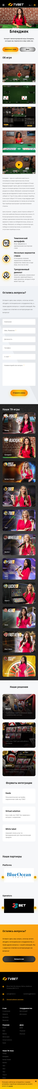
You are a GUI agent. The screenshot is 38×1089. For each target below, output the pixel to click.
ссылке (10, 1086)
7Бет (4, 1071)
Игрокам (22, 1034)
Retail (4, 1027)
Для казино (23, 1014)
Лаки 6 (5, 1075)
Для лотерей (23, 1011)
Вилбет (5, 1062)
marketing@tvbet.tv (29, 994)
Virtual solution (7, 1040)
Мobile (5, 1034)
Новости (5, 1014)
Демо (21, 1027)
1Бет (4, 1065)
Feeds (4, 1043)
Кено (4, 1078)
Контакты (6, 1017)
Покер (4, 1053)
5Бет (4, 1068)
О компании (6, 1011)
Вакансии (6, 1020)
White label (6, 1037)
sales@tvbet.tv (11, 994)
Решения (22, 1031)
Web (4, 1031)
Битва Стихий (7, 1059)
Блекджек (6, 1056)
